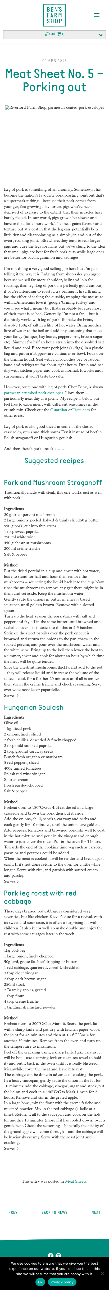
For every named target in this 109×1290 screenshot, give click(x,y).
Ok (40, 1282)
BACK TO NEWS (54, 1213)
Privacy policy (62, 1282)
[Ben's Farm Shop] (54, 15)
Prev (12, 1213)
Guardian (58, 410)
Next (96, 1213)
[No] (102, 1273)
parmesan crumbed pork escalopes (33, 394)
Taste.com (81, 410)
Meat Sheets (75, 1182)
